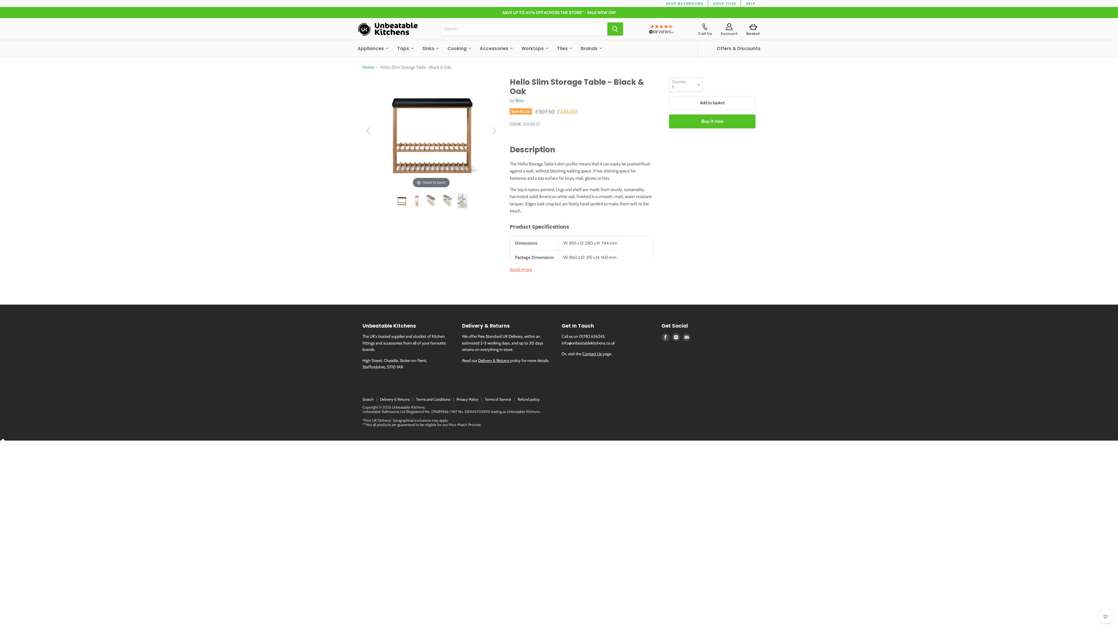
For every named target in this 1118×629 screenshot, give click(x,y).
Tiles (563, 48)
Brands (590, 48)
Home (368, 67)
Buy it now (712, 121)
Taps (403, 48)
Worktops (533, 48)
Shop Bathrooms (684, 3)
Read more (521, 270)
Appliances (371, 48)
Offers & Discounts (738, 48)
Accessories (495, 48)
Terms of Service (498, 399)
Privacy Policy (467, 399)
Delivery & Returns (494, 360)
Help (751, 3)
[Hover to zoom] (431, 133)
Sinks (429, 48)
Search (368, 399)
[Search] (615, 29)
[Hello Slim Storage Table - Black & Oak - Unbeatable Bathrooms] (402, 201)
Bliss (519, 100)
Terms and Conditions (433, 399)
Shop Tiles (724, 3)
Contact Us (592, 353)
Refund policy (529, 399)
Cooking (457, 48)
